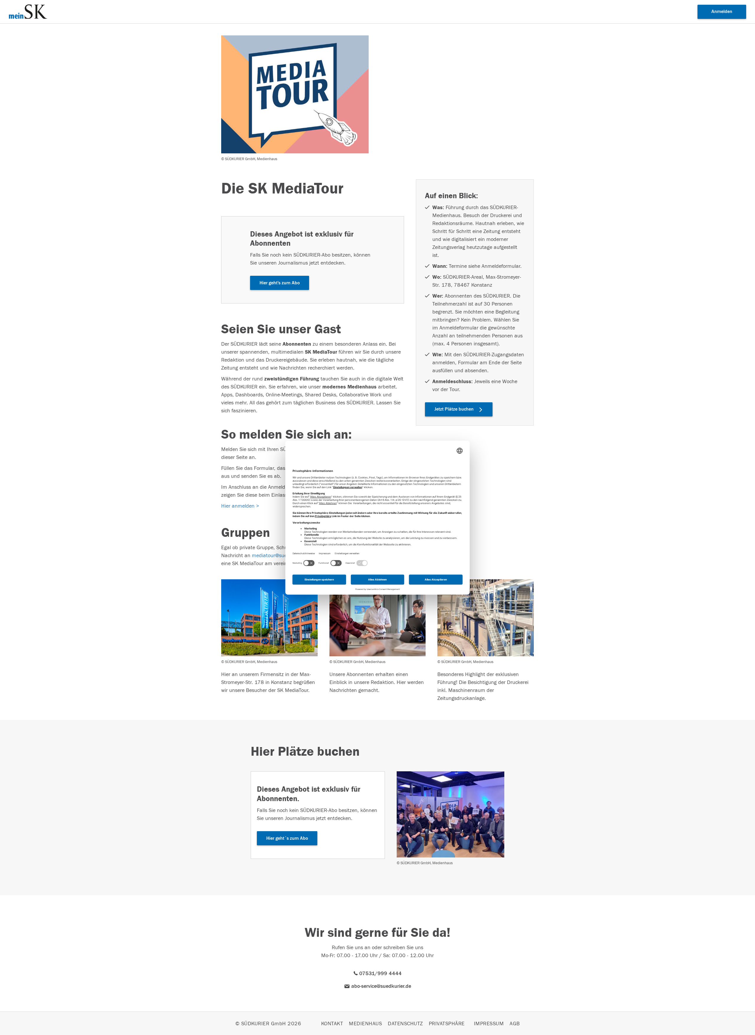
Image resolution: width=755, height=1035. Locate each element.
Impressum (489, 1024)
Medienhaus (365, 1024)
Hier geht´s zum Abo (287, 838)
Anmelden (721, 11)
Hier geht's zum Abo (280, 283)
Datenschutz (405, 1024)
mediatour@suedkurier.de (281, 555)
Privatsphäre (447, 1024)
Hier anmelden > (240, 506)
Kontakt (332, 1024)
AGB (515, 1024)
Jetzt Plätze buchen (454, 409)
